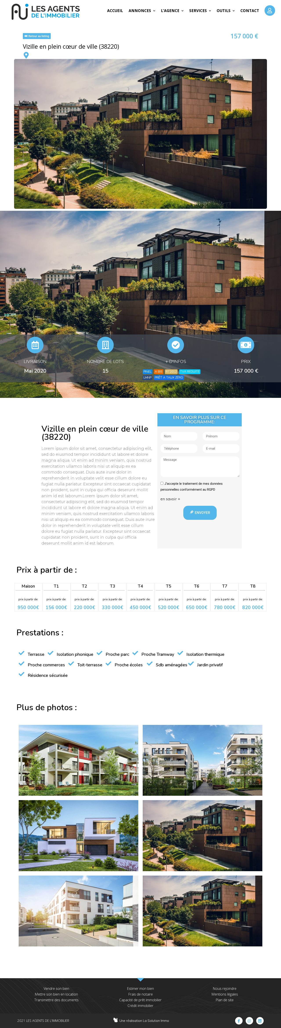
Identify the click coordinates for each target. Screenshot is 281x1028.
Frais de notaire (140, 994)
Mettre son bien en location (56, 994)
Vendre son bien (56, 988)
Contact (249, 10)
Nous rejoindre (224, 988)
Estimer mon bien (140, 988)
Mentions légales (224, 994)
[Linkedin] (260, 1020)
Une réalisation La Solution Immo (144, 1021)
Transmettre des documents (56, 1000)
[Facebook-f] (239, 1020)
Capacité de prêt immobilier (140, 1000)
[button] (37, 36)
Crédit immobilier (140, 1005)
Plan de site (225, 1000)
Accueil (115, 10)
